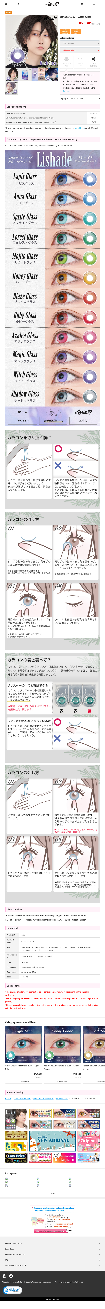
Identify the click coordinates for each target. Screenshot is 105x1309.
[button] (12, 1290)
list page (66, 91)
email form (80, 128)
